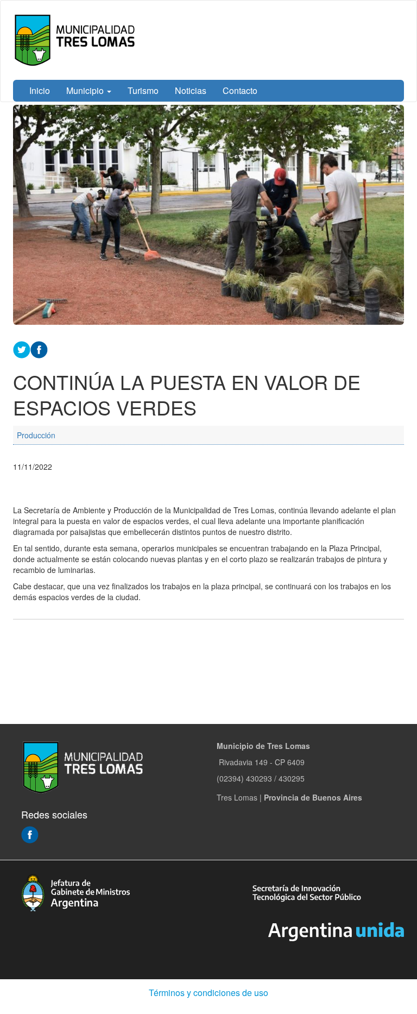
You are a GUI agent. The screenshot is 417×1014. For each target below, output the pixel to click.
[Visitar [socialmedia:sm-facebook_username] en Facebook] (39, 348)
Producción (36, 435)
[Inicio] (77, 40)
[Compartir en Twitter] (21, 348)
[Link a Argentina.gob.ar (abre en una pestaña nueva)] (336, 930)
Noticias (190, 90)
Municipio (86, 90)
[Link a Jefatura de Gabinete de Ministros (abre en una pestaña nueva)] (75, 891)
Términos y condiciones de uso (208, 992)
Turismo (143, 90)
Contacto (240, 90)
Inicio (39, 90)
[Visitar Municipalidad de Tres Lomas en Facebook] (30, 833)
